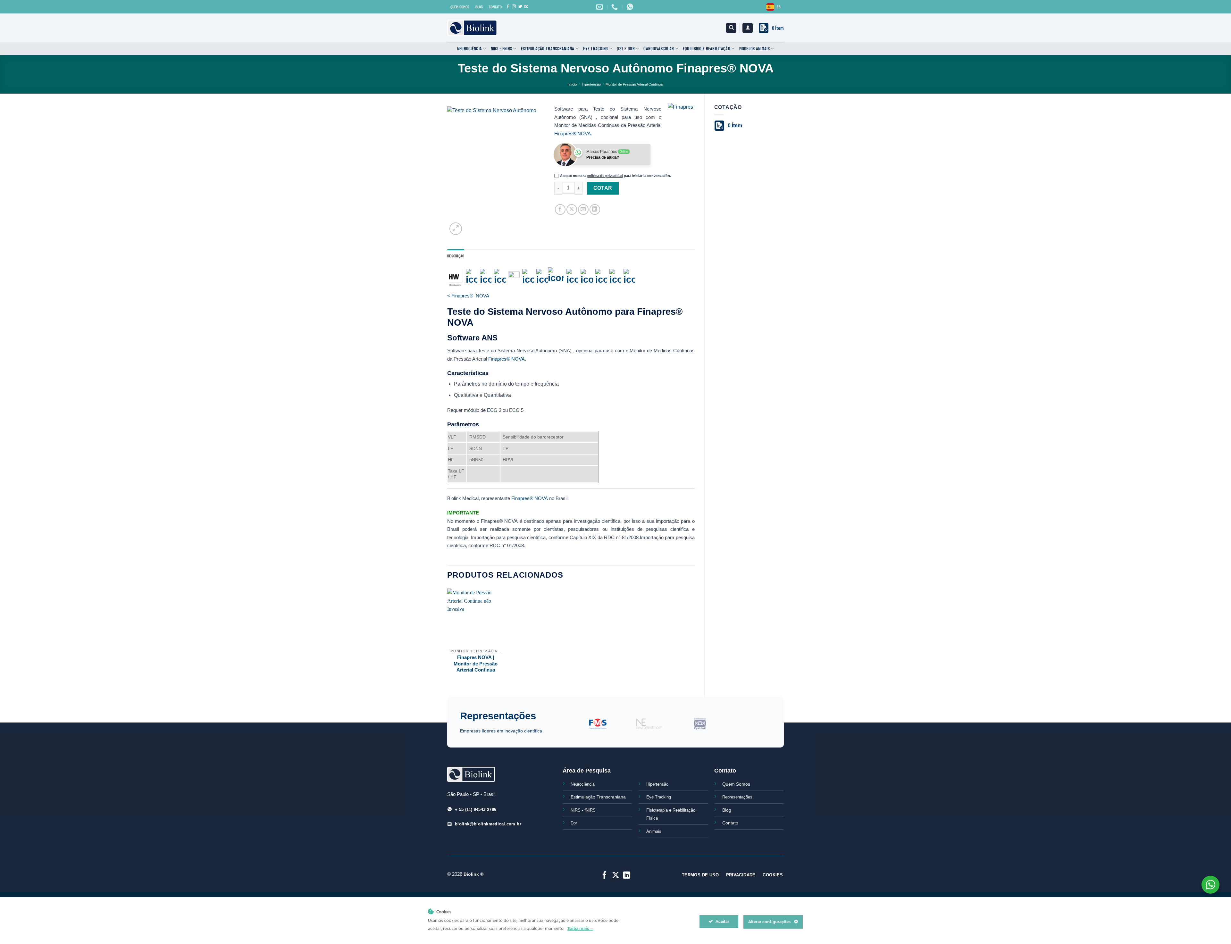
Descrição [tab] (455, 255)
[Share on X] (571, 209)
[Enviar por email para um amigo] (583, 209)
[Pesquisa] (731, 28)
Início (572, 84)
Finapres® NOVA (572, 133)
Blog (726, 810)
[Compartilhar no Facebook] (560, 209)
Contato (730, 822)
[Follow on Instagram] (514, 6)
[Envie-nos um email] (526, 6)
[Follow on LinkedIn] (626, 876)
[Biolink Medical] (472, 28)
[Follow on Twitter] (520, 6)
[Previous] (568, 727)
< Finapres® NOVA (468, 295)
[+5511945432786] (631, 6)
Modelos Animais (754, 48)
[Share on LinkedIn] (595, 209)
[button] (747, 28)
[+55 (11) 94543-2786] (615, 6)
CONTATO (495, 6)
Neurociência (469, 48)
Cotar (602, 188)
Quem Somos (736, 784)
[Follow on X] (615, 876)
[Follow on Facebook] (508, 6)
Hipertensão (591, 84)
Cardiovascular (658, 48)
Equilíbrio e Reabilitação (706, 48)
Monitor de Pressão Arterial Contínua (634, 84)
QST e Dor (626, 48)
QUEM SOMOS (459, 6)
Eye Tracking (595, 48)
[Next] (774, 727)
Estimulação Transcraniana (547, 48)
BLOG (479, 6)
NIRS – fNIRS (501, 48)
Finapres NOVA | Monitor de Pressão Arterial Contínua (476, 663)
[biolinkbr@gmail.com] (600, 6)
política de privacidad (605, 176)
